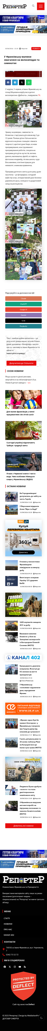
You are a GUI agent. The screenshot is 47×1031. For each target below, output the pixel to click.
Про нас (8, 929)
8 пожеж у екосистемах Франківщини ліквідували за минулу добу (30, 566)
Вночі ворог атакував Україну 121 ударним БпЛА (29, 580)
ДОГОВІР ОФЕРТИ (11, 1019)
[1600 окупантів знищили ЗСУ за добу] (11, 626)
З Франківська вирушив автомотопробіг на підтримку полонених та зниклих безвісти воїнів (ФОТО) (30, 808)
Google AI (23, 310)
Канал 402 (9, 935)
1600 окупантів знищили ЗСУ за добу (30, 623)
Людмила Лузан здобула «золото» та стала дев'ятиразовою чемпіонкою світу (30, 790)
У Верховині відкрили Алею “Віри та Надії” (29, 507)
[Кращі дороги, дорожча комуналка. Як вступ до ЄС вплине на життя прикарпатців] (11, 669)
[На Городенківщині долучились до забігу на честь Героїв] (11, 497)
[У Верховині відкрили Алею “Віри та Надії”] (11, 510)
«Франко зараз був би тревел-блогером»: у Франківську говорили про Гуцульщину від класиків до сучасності (30, 726)
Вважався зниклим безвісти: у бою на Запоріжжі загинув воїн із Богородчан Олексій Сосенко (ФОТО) (30, 639)
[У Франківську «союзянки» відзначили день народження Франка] (11, 688)
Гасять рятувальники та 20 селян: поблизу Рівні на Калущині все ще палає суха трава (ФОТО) (30, 743)
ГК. (39, 95)
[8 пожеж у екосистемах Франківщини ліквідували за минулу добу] (11, 565)
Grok (23, 321)
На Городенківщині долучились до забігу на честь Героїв (30, 496)
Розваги (36, 48)
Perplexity (23, 326)
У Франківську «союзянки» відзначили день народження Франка (30, 689)
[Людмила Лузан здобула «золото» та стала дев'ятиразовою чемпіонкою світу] (11, 790)
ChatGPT (23, 304)
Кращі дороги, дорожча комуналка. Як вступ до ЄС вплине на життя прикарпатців (30, 670)
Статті (7, 918)
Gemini (23, 315)
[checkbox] (41, 1018)
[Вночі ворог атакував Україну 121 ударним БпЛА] (11, 581)
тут (29, 383)
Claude (23, 299)
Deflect (31, 1004)
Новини (8, 924)
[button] (8, 82)
